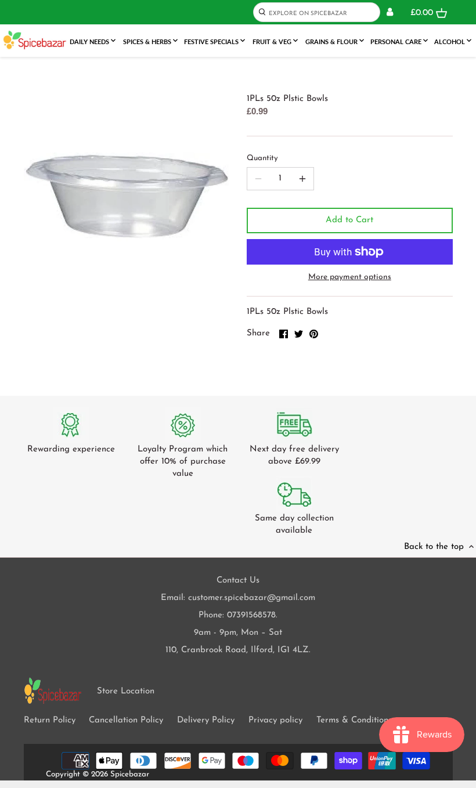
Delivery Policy (206, 720)
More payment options (349, 277)
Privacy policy (275, 720)
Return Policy (49, 720)
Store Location (125, 691)
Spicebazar (129, 774)
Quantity (262, 158)
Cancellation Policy (126, 720)
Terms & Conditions (354, 720)
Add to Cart (349, 220)
